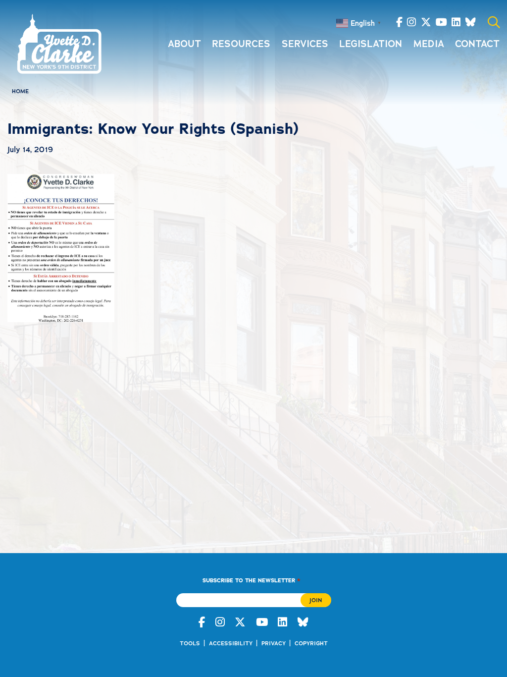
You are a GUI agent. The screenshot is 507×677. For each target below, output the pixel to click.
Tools (190, 643)
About (184, 44)
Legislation (370, 44)
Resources (241, 44)
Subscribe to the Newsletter (251, 580)
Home (20, 91)
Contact (477, 44)
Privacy (273, 643)
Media (428, 44)
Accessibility (231, 643)
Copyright (311, 643)
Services (305, 44)
